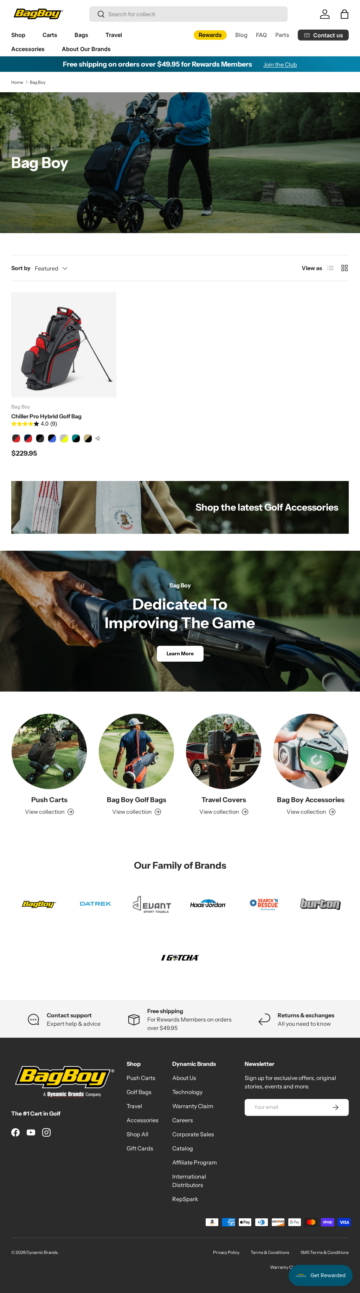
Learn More (180, 653)
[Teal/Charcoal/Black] (76, 438)
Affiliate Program (194, 1162)
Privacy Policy (226, 1252)
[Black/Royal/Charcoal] (52, 438)
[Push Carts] (49, 751)
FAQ (261, 34)
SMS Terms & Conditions (325, 1252)
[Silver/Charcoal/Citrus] (64, 438)
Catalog (182, 1148)
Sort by (21, 267)
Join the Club (280, 64)
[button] (344, 14)
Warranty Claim (192, 1106)
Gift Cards (140, 1148)
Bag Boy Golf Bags (136, 799)
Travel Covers (223, 799)
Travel (134, 1106)
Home (17, 82)
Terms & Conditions (270, 1252)
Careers (182, 1120)
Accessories (143, 1120)
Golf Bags (139, 1091)
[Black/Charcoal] (40, 438)
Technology (187, 1091)
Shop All (137, 1134)
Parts (282, 34)
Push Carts (49, 799)
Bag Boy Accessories (311, 799)
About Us (184, 1077)
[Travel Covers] (223, 751)
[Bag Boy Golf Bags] (136, 751)
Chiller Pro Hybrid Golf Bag (46, 416)
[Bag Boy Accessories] (310, 751)
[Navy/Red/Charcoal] (28, 438)
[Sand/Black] (88, 438)
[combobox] (188, 14)
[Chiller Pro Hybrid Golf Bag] (63, 345)
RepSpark (185, 1199)
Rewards (210, 34)
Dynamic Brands (42, 1252)
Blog (241, 34)
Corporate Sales (193, 1134)
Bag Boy (37, 82)
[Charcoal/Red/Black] (16, 438)
